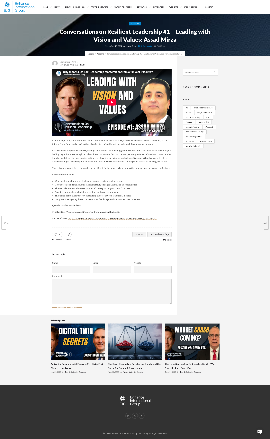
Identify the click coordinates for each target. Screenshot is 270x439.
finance (189, 122)
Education (142, 7)
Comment (57, 276)
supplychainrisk (193, 146)
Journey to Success (123, 7)
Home (45, 7)
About (57, 7)
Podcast (139, 234)
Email (95, 263)
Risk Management (194, 136)
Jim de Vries (131, 46)
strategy (190, 141)
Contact (209, 7)
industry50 (204, 122)
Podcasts (100, 54)
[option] (77, 349)
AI (187, 107)
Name (55, 263)
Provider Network (99, 7)
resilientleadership (159, 234)
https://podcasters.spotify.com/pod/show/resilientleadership (90, 212)
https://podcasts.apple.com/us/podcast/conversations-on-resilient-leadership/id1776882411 (112, 218)
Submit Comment (67, 307)
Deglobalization (204, 112)
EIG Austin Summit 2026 (75, 7)
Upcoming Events (192, 7)
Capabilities (158, 7)
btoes (188, 112)
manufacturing (192, 127)
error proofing (193, 117)
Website (137, 263)
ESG (208, 117)
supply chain (206, 141)
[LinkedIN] (128, 416)
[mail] (141, 416)
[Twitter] (135, 416)
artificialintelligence (203, 107)
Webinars (173, 7)
